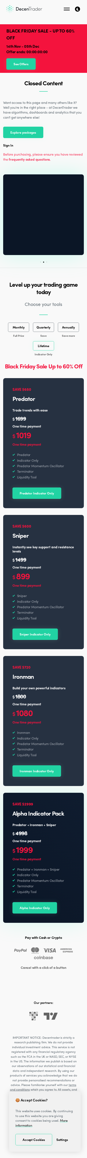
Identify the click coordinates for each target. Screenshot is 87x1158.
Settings (62, 1139)
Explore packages (23, 132)
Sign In (8, 145)
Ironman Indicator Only (37, 771)
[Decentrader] (24, 9)
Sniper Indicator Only (35, 634)
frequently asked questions (29, 159)
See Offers (21, 64)
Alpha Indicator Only (35, 907)
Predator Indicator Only (37, 493)
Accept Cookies (34, 1139)
